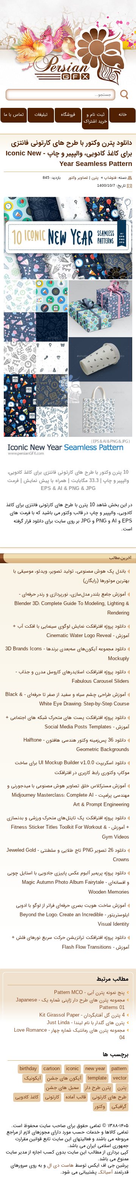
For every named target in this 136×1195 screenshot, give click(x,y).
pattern (119, 1069)
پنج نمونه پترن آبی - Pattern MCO (89, 993)
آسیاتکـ (105, 1172)
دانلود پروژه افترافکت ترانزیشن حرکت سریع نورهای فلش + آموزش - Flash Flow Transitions (70, 942)
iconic (72, 1069)
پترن (95, 178)
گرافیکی (119, 1107)
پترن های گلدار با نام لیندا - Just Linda (86, 1023)
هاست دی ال (60, 1165)
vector (120, 1078)
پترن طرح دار (98, 1088)
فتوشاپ (110, 178)
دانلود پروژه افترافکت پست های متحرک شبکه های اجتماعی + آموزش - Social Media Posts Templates (67, 722)
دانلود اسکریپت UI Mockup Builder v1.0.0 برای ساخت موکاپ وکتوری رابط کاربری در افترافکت (72, 767)
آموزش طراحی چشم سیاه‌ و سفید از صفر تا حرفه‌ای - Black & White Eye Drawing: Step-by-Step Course (67, 699)
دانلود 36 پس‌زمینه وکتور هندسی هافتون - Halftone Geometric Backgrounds (76, 745)
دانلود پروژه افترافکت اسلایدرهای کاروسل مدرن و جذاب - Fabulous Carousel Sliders (72, 676)
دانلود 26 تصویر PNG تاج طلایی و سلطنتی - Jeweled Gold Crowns (67, 855)
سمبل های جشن (62, 1088)
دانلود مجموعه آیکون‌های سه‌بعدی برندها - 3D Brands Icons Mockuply (67, 653)
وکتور (100, 1107)
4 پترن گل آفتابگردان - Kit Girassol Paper (82, 1015)
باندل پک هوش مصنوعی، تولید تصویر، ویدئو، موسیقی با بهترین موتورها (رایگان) (71, 576)
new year (95, 1069)
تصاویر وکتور (78, 178)
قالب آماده (76, 1097)
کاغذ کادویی (27, 1097)
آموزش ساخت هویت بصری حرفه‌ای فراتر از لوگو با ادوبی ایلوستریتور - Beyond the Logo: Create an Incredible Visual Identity (72, 915)
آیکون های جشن (64, 1078)
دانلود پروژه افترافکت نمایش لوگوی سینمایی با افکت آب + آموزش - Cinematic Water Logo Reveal (71, 631)
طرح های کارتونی (109, 1097)
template (97, 1078)
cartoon (51, 1069)
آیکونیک (32, 1078)
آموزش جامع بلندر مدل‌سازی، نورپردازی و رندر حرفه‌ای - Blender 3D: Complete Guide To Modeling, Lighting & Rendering (71, 604)
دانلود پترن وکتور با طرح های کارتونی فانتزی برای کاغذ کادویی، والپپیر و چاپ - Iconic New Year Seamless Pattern (69, 153)
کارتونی (52, 1097)
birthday (28, 1069)
